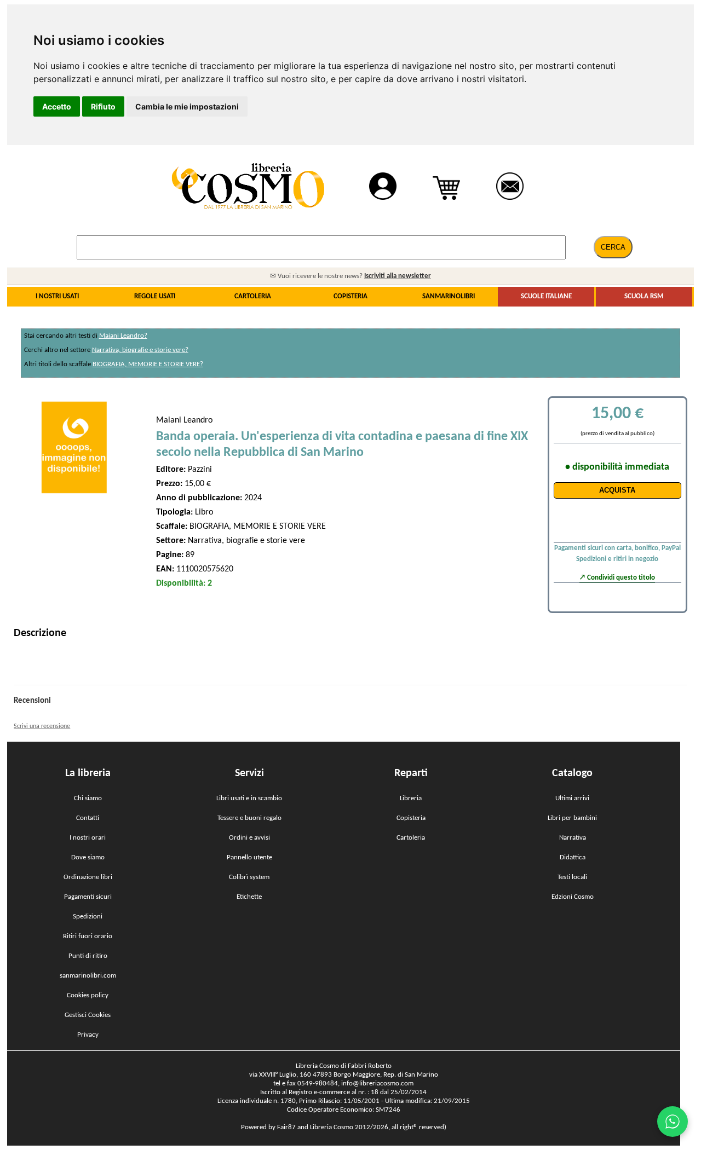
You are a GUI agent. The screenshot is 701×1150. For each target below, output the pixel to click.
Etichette (249, 896)
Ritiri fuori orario (87, 936)
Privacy (88, 1034)
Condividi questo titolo (621, 577)
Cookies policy (87, 995)
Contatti (87, 818)
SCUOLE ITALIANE (546, 296)
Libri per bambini (572, 818)
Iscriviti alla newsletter (397, 276)
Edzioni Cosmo (572, 896)
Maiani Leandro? (123, 335)
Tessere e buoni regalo (249, 818)
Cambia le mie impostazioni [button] (187, 106)
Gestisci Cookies (88, 1015)
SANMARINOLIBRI (448, 296)
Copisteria (411, 818)
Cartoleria (411, 837)
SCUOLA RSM (643, 296)
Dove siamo (88, 857)
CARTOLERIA (252, 296)
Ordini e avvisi (249, 837)
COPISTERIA (350, 296)
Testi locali (572, 877)
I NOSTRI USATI (57, 296)
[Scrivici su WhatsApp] (672, 1121)
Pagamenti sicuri (88, 896)
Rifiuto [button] (103, 106)
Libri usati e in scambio (249, 798)
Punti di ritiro (87, 956)
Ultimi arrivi (572, 798)
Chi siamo (88, 798)
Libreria (411, 798)
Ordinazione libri (88, 877)
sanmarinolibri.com (88, 975)
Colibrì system (249, 877)
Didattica (572, 857)
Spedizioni (87, 916)
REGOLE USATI (154, 296)
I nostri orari (88, 837)
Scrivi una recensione (42, 726)
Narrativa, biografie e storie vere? (140, 350)
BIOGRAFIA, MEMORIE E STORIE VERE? (148, 364)
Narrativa (572, 837)
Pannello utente (249, 857)
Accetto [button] (56, 106)
